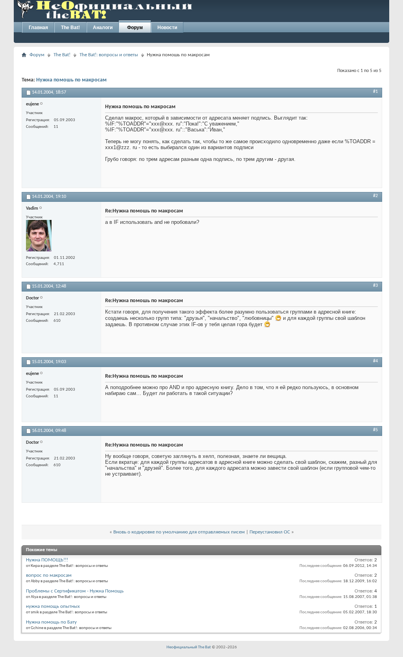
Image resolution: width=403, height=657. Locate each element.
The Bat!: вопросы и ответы (108, 54)
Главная (38, 27)
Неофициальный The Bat (188, 647)
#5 (375, 430)
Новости (167, 27)
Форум (135, 27)
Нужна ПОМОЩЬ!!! (47, 560)
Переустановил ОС (270, 532)
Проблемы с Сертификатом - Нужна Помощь (75, 591)
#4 (375, 361)
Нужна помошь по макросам (71, 80)
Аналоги (103, 27)
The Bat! (70, 27)
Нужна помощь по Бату (51, 622)
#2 (375, 196)
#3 (375, 285)
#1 (375, 91)
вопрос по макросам (49, 575)
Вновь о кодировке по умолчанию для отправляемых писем (179, 532)
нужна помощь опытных (53, 606)
